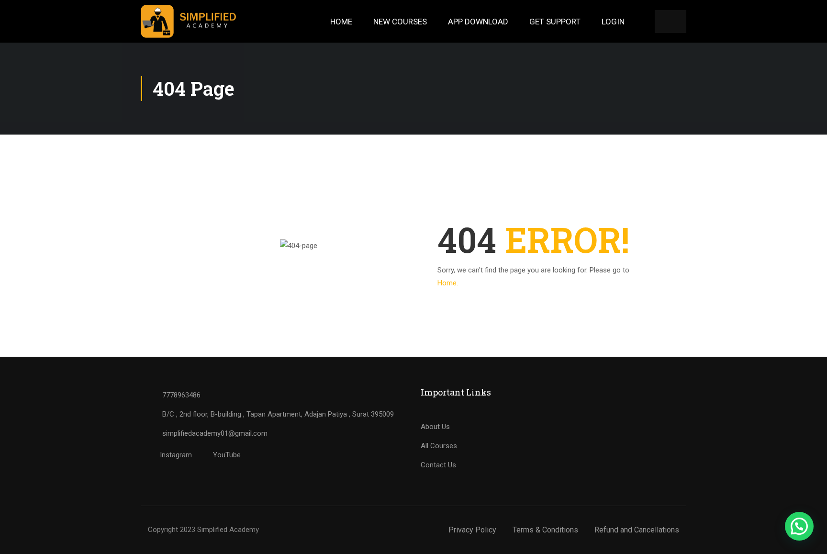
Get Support (555, 21)
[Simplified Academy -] (188, 21)
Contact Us (438, 465)
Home (341, 21)
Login (613, 21)
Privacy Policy (472, 529)
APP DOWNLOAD (478, 21)
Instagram (175, 455)
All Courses (439, 445)
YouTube (226, 455)
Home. (447, 283)
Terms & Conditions (545, 529)
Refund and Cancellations (636, 529)
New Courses (400, 21)
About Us (435, 426)
